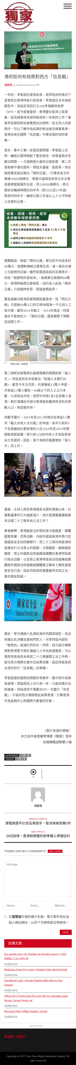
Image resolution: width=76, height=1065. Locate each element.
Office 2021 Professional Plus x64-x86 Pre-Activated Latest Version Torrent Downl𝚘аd (36, 998)
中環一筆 (25, 755)
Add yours (55, 851)
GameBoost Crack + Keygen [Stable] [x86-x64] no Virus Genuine (33, 982)
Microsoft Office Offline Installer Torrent (25, 1011)
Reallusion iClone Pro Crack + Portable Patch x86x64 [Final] (35, 969)
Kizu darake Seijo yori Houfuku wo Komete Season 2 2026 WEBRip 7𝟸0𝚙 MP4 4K (35, 956)
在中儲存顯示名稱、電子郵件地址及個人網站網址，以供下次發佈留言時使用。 (39, 919)
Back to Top (36, 1025)
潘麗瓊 (8, 85)
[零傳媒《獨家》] (21, 15)
